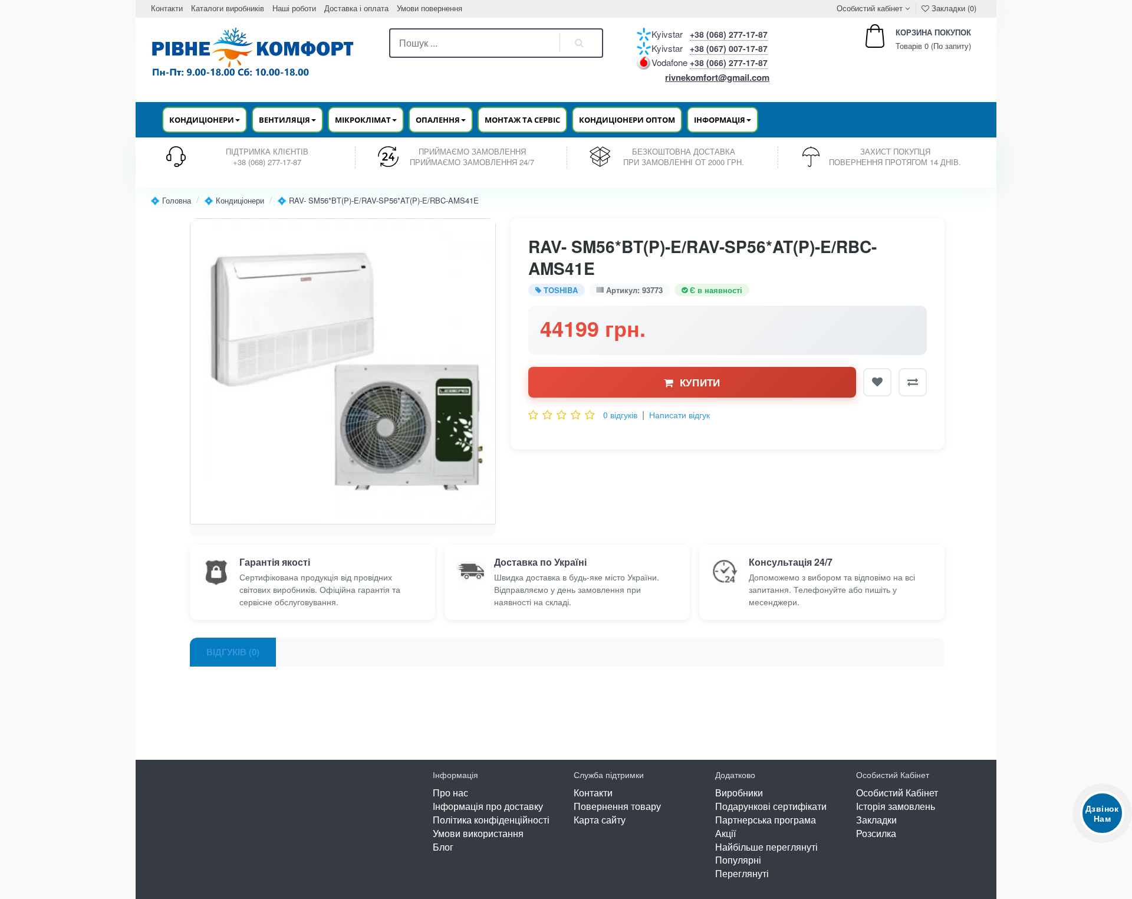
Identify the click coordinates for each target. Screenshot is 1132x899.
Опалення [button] (438, 119)
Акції (725, 833)
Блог (443, 847)
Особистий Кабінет (897, 792)
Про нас (450, 792)
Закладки (876, 819)
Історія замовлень (895, 806)
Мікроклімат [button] (363, 119)
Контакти (167, 8)
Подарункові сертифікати (771, 806)
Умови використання (478, 833)
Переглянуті (742, 873)
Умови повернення (429, 8)
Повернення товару (617, 806)
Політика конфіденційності (491, 819)
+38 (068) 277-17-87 (729, 34)
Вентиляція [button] (284, 119)
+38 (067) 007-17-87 (729, 48)
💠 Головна (170, 200)
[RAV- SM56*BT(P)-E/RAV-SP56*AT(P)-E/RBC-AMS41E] (343, 371)
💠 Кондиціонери (234, 200)
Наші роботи (294, 8)
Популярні (738, 860)
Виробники (739, 792)
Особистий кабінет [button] (868, 8)
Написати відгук (679, 415)
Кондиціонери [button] (201, 119)
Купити (700, 382)
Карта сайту (600, 819)
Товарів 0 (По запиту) (921, 39)
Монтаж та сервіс (522, 119)
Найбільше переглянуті (766, 847)
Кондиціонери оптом (627, 119)
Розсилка (876, 833)
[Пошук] (579, 43)
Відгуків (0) (232, 651)
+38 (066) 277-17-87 (729, 62)
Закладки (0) (952, 8)
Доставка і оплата (356, 8)
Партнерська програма (765, 819)
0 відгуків (620, 415)
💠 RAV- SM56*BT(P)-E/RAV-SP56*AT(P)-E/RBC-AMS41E (378, 200)
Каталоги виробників (227, 8)
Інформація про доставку (488, 806)
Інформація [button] (719, 119)
